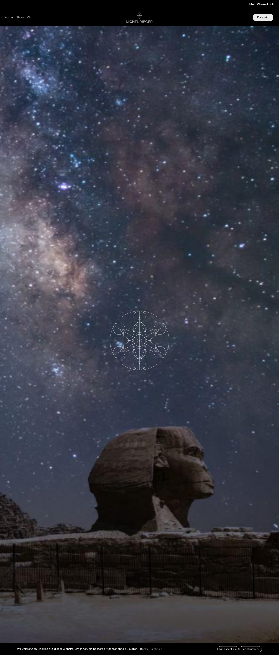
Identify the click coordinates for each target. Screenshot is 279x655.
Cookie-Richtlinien (151, 649)
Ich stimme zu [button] (251, 649)
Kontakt (263, 17)
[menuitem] (9, 17)
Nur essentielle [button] (228, 649)
